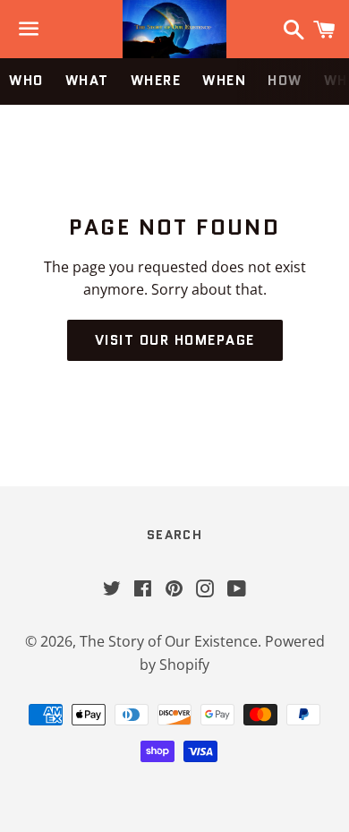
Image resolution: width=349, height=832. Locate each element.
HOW (285, 80)
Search (174, 535)
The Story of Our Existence (169, 641)
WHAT (87, 80)
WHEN (224, 80)
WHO (26, 80)
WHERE (156, 80)
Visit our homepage (175, 340)
